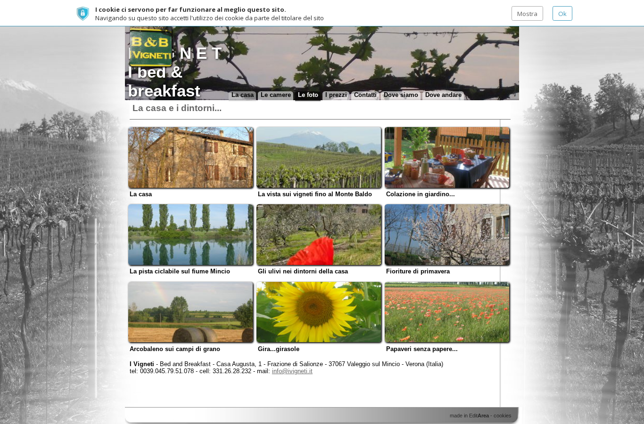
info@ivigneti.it (292, 371)
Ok (562, 13)
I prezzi (336, 94)
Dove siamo (401, 94)
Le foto (308, 94)
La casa (242, 94)
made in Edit (469, 415)
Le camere (276, 94)
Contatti (365, 94)
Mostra (527, 13)
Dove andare (443, 94)
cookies (503, 415)
